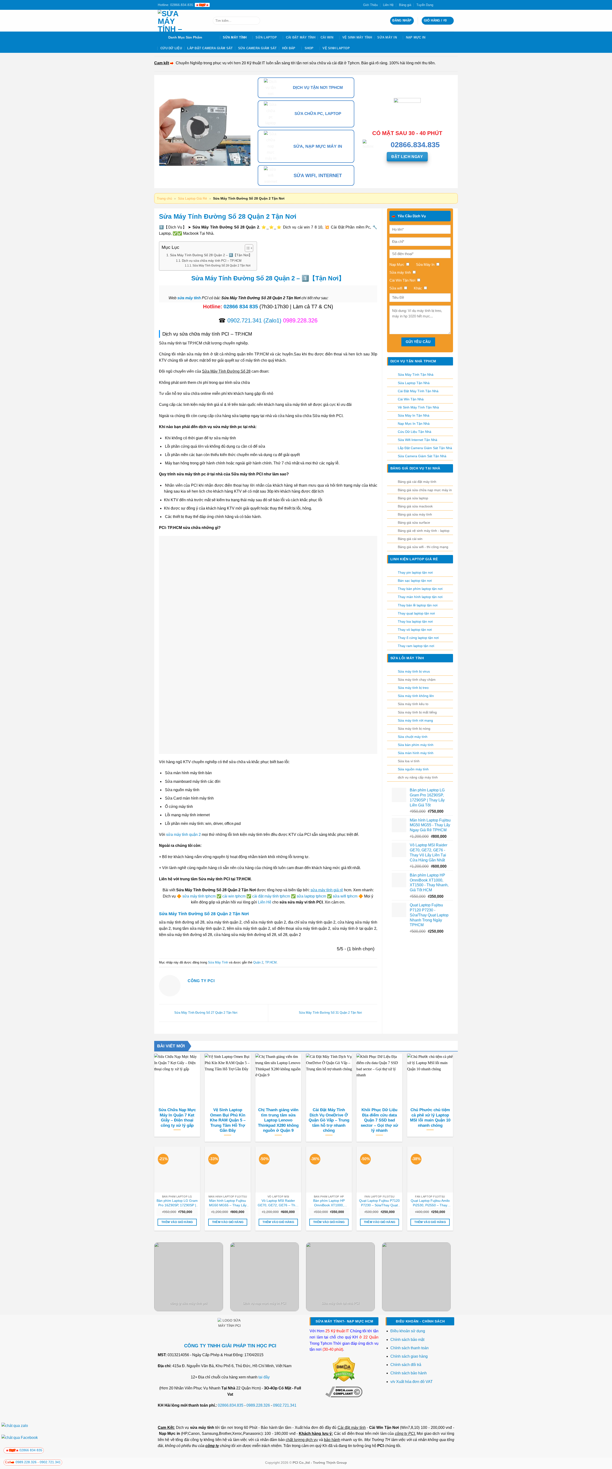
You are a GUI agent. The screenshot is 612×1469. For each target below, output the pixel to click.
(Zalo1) (272, 320)
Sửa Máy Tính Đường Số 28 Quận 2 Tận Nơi (221, 265)
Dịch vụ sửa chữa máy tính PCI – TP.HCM (211, 260)
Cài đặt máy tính (352, 1427)
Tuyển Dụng (424, 5)
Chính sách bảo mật (407, 1340)
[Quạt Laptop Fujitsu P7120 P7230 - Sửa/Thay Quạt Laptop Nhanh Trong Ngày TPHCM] (379, 1169)
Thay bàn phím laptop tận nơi (420, 589)
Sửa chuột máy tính (412, 737)
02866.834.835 (230, 1405)
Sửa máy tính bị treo (413, 688)
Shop (309, 48)
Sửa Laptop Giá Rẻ (192, 198)
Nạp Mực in (169, 1433)
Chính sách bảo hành (408, 1373)
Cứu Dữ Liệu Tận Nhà (414, 432)
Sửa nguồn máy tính (413, 769)
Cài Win (327, 37)
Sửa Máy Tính (234, 37)
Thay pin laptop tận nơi (415, 572)
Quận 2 (258, 962)
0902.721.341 (244, 320)
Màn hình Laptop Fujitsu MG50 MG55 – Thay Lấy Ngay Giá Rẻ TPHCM (227, 1203)
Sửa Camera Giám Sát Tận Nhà (422, 456)
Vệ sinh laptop (336, 48)
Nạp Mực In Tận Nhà (414, 423)
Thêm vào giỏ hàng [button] (177, 1222)
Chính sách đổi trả (406, 1365)
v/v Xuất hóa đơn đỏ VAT (411, 1382)
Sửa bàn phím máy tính (415, 745)
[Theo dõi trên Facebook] (438, 4)
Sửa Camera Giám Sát (257, 48)
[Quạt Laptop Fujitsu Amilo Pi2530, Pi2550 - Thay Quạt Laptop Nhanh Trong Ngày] (430, 1169)
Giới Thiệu (370, 5)
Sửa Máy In (387, 37)
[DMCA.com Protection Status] (344, 1369)
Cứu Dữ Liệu (171, 48)
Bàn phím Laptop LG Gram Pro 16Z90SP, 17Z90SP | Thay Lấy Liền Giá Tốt (177, 1203)
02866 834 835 (241, 307)
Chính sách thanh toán (409, 1348)
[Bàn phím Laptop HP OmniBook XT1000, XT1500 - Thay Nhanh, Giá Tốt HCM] (329, 1169)
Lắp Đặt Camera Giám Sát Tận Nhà (425, 448)
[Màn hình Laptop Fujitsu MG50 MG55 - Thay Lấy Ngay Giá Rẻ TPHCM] (228, 1169)
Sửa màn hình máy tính (415, 753)
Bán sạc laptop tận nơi (415, 580)
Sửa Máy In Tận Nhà (413, 415)
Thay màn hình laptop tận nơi (420, 597)
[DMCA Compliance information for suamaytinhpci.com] (343, 1392)
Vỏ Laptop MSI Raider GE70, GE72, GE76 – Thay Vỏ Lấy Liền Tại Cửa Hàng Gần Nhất (278, 1203)
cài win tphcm (234, 896)
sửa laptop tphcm (311, 896)
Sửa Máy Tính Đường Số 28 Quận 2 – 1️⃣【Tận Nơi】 (211, 255)
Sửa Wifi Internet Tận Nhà (417, 440)
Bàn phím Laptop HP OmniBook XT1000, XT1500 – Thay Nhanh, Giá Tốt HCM (329, 1203)
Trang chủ (164, 198)
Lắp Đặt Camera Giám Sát (210, 48)
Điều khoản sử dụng (407, 1331)
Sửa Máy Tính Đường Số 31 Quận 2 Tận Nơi (331, 1012)
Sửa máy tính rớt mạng (415, 720)
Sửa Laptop (266, 37)
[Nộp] (255, 21)
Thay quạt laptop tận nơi (416, 613)
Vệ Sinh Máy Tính (357, 37)
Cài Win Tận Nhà (411, 399)
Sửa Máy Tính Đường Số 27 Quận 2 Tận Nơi (205, 1012)
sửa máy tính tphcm (199, 896)
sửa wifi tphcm (345, 896)
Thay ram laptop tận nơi (416, 646)
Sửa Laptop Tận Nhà (414, 383)
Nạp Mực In (416, 37)
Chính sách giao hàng (409, 1356)
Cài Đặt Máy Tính (300, 37)
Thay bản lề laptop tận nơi (417, 605)
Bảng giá (405, 5)
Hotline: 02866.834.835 (175, 5)
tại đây (264, 1377)
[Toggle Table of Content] (246, 248)
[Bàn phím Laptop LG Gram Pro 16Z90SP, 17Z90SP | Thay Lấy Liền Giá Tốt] (177, 1169)
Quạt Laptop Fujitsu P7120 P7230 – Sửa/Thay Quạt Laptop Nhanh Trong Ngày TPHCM (379, 1203)
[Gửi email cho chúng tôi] (447, 4)
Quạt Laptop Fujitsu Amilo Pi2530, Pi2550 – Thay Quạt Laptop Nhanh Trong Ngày (430, 1203)
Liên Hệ (388, 5)
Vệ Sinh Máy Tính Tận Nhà (418, 407)
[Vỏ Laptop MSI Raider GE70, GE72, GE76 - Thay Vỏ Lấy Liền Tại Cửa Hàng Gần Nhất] (278, 1169)
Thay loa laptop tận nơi (415, 621)
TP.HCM (271, 962)
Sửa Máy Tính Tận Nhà (415, 374)
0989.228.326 (258, 1405)
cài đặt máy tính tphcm (271, 896)
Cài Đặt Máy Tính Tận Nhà (418, 391)
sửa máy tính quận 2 (183, 834)
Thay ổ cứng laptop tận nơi (418, 638)
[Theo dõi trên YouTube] (451, 4)
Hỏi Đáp (288, 48)
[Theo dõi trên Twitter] (442, 4)
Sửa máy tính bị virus (414, 671)
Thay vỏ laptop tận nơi (415, 629)
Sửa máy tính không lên (416, 696)
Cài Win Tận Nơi (384, 1427)
